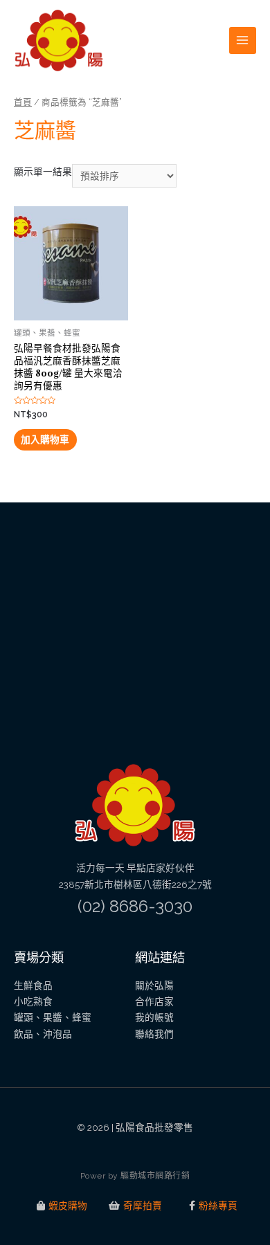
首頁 (23, 102)
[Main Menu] (242, 40)
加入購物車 (45, 439)
